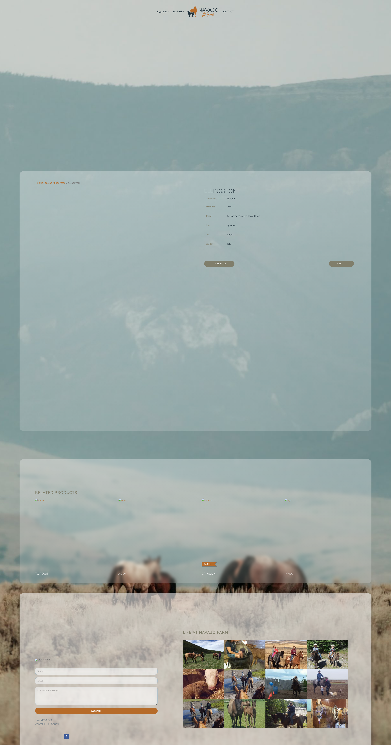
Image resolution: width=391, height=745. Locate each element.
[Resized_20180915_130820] (327, 697)
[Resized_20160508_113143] (203, 697)
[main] (244, 697)
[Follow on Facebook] (66, 736)
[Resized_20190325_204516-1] (244, 727)
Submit (96, 710)
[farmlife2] (327, 727)
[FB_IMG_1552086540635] (286, 668)
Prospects (60, 183)
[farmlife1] (286, 697)
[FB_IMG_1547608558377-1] (244, 668)
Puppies (178, 11)
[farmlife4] (286, 727)
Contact (228, 11)
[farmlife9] (327, 668)
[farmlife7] (203, 727)
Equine (162, 11)
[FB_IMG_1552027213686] (203, 668)
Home (40, 183)
